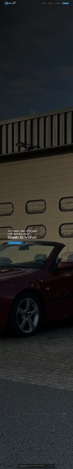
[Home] (10, 3)
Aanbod (44, 3)
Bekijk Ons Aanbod (15, 242)
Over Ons (57, 3)
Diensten (50, 3)
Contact (65, 3)
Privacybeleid (29, 466)
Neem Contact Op (30, 242)
